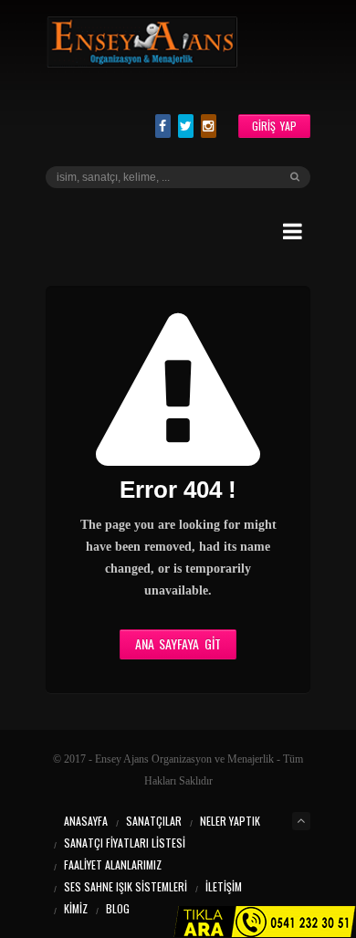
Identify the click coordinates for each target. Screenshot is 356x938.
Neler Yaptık (230, 820)
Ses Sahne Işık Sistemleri (125, 886)
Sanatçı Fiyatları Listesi (124, 842)
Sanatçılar (154, 820)
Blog (118, 908)
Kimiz (76, 908)
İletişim (223, 886)
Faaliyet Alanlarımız (113, 864)
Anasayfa (86, 820)
